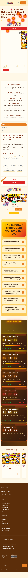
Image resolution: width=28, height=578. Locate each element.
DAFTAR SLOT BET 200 (8, 548)
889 (6, 69)
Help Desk (7, 491)
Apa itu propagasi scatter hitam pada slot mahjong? (13, 270)
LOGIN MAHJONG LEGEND (9, 542)
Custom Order (14, 212)
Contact (18, 209)
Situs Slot (12, 155)
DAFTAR (14, 28)
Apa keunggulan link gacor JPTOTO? (13, 263)
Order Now (13, 473)
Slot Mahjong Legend (8, 168)
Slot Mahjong (19, 155)
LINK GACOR (5, 526)
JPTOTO (9, 143)
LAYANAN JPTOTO (6, 538)
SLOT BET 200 (5, 530)
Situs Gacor (19, 165)
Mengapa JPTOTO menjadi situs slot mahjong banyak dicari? (13, 300)
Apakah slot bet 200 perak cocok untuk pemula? (13, 285)
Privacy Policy (5, 505)
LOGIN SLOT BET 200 (8, 546)
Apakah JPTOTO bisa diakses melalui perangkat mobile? (13, 292)
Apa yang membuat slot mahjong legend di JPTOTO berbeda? (13, 309)
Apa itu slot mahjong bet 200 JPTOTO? (13, 242)
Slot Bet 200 (6, 158)
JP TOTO (4, 521)
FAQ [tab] (3, 130)
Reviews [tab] (4, 127)
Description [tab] (5, 124)
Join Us (4, 562)
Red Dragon (19, 170)
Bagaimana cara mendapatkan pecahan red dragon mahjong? (13, 278)
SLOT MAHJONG (6, 528)
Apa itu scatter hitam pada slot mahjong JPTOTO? (13, 249)
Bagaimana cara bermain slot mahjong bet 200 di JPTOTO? (13, 256)
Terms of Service (6, 503)
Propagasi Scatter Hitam (9, 170)
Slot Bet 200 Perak (8, 173)
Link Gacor (12, 165)
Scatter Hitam (15, 158)
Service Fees (5, 511)
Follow (10, 209)
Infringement (5, 507)
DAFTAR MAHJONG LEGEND (9, 544)
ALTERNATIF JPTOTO (8, 539)
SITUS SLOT (5, 523)
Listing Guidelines (6, 509)
